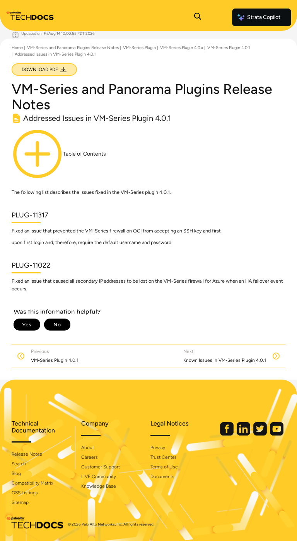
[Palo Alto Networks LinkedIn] (244, 434)
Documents (162, 476)
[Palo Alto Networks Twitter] (260, 434)
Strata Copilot (263, 17)
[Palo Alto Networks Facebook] (227, 434)
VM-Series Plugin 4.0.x (181, 47)
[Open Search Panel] (197, 17)
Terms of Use (164, 467)
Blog (16, 473)
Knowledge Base (98, 486)
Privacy (157, 447)
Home (17, 47)
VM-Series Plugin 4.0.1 (228, 47)
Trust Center (163, 457)
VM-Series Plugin (139, 47)
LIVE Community (98, 476)
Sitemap (20, 502)
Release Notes (27, 454)
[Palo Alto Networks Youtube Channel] (276, 434)
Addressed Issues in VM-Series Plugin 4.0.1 (55, 54)
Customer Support (100, 467)
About (87, 447)
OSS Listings (25, 492)
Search (19, 463)
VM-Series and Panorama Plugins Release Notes (73, 47)
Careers (89, 457)
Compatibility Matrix (32, 483)
